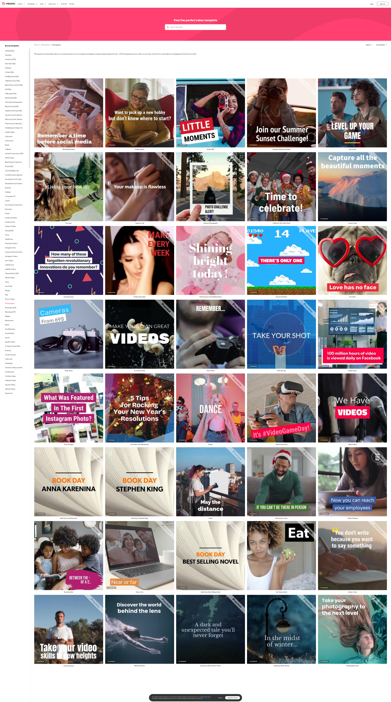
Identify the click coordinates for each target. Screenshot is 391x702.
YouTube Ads (9, 372)
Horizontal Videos (11, 243)
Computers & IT (10, 196)
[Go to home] (10, 4)
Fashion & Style (10, 226)
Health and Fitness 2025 (13, 111)
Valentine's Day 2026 (12, 81)
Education (8, 209)
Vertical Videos (10, 389)
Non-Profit (8, 286)
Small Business (10, 329)
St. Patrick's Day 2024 (12, 346)
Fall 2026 (8, 89)
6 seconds (8, 136)
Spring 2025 (9, 231)
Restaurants (9, 320)
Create (20, 4)
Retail (7, 325)
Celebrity (8, 149)
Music (7, 282)
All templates (9, 51)
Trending (8, 55)
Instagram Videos (11, 256)
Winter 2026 (9, 72)
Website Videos (10, 380)
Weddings (9, 363)
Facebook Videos (11, 218)
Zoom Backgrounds (12, 171)
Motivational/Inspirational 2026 (14, 102)
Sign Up (382, 4)
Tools (42, 4)
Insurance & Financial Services (14, 252)
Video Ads (8, 359)
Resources (52, 4)
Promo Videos (10, 299)
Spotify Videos (10, 342)
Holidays (8, 68)
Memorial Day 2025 (12, 273)
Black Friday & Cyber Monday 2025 (14, 162)
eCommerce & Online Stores (14, 205)
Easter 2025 (9, 166)
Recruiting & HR (10, 312)
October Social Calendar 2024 (14, 175)
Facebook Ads (10, 222)
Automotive (9, 141)
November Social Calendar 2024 (14, 179)
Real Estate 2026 (11, 98)
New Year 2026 (10, 64)
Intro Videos (9, 261)
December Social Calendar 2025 (14, 183)
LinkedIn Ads (9, 265)
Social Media (9, 333)
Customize (68, 115)
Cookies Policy (207, 698)
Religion (7, 316)
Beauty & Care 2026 (12, 106)
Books (7, 145)
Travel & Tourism (10, 355)
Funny (7, 235)
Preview (68, 111)
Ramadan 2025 (10, 308)
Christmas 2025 (10, 59)
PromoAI (64, 4)
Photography (10, 303)
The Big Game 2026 (12, 76)
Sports (7, 338)
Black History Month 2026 (14, 85)
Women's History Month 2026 (14, 368)
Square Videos (10, 385)
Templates (31, 4)
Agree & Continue (233, 698)
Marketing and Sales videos (14, 128)
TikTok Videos (9, 158)
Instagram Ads (10, 248)
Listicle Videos (10, 132)
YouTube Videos (10, 376)
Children (8, 192)
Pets (6, 295)
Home (36, 45)
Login (371, 4)
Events (7, 213)
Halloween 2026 (10, 94)
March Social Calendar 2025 (14, 124)
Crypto (7, 201)
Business (8, 188)
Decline (221, 698)
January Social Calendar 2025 (14, 115)
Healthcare (9, 239)
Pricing (71, 4)
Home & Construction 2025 (14, 153)
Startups (8, 350)
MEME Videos (10, 278)
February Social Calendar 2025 (14, 119)
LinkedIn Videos (10, 269)
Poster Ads (9, 393)
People (7, 290)
